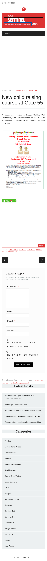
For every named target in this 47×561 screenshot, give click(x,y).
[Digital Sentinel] (23, 25)
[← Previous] (5, 260)
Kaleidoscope (10, 470)
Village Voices (10, 529)
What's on (12, 251)
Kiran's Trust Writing (13, 476)
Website (11, 330)
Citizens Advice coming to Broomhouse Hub (23, 422)
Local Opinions (11, 482)
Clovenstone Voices (13, 447)
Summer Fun (10, 517)
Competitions (10, 453)
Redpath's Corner (12, 499)
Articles (8, 441)
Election (8, 458)
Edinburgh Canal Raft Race (16, 405)
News (41, 246)
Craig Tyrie (33, 90)
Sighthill (31, 250)
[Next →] (42, 260)
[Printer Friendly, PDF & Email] (9, 201)
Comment (13, 286)
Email (11, 321)
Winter (7, 540)
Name (10, 312)
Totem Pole (9, 523)
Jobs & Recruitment (13, 464)
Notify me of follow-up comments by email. (21, 344)
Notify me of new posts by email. (22, 357)
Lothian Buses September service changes (22, 416)
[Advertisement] (23, 60)
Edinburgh (13, 250)
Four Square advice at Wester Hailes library (23, 410)
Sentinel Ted (10, 511)
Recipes (8, 493)
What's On (9, 534)
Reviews (8, 505)
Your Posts (9, 546)
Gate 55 (22, 250)
